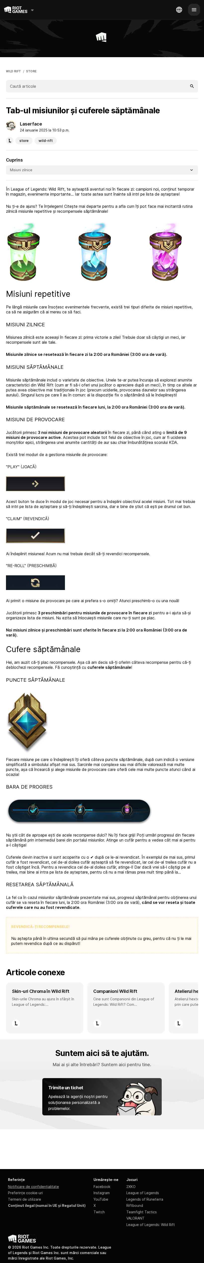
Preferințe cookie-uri (25, 1193)
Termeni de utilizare (24, 1199)
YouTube (101, 1199)
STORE (31, 71)
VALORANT (135, 1218)
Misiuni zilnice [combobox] (21, 170)
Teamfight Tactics (141, 1212)
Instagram (102, 1193)
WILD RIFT (13, 71)
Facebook (102, 1186)
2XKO (131, 1186)
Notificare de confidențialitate (33, 1186)
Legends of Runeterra (144, 1199)
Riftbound (134, 1205)
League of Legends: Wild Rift (150, 1224)
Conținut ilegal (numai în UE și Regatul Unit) (47, 1205)
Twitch (99, 1212)
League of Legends (142, 1193)
